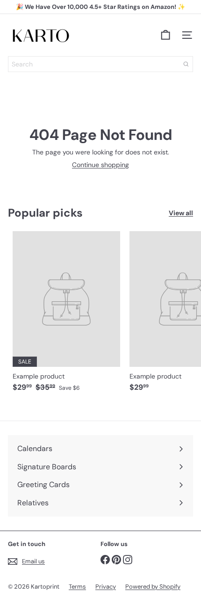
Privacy (105, 586)
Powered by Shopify (152, 586)
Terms (77, 586)
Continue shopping (100, 164)
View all (181, 213)
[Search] (186, 64)
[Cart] (165, 35)
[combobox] (100, 64)
